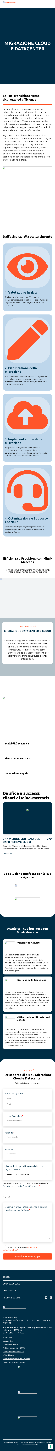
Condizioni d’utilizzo (10, 1345)
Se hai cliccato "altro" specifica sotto (21, 1186)
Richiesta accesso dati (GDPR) (14, 1348)
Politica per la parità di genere (14, 1362)
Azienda (9, 1133)
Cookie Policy (8, 1341)
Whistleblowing (8, 1355)
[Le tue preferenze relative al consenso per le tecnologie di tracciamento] (50, 1446)
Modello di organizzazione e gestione (16, 1359)
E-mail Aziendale (14, 1116)
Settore (9, 1149)
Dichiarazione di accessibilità (13, 1352)
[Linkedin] (46, 1297)
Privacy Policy (8, 1337)
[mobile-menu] (49, 3)
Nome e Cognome (15, 1093)
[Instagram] (51, 1297)
